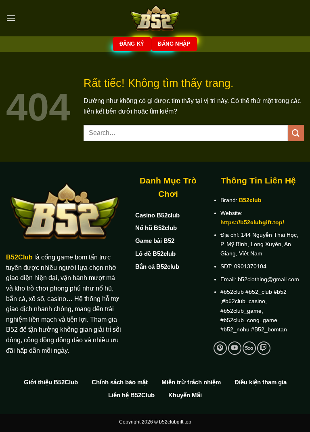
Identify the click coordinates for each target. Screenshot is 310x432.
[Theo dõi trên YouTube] (234, 348)
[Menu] (11, 18)
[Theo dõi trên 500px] (249, 348)
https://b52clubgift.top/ (252, 222)
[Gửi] (296, 133)
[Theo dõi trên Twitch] (263, 348)
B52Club (19, 257)
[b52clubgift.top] (155, 18)
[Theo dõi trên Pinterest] (220, 348)
